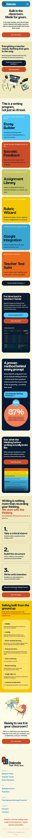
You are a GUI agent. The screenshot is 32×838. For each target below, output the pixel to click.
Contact (5, 812)
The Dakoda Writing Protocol (14, 800)
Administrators (8, 789)
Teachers (6, 792)
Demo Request (8, 780)
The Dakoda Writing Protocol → (14, 394)
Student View (7, 774)
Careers (5, 809)
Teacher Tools (8, 777)
